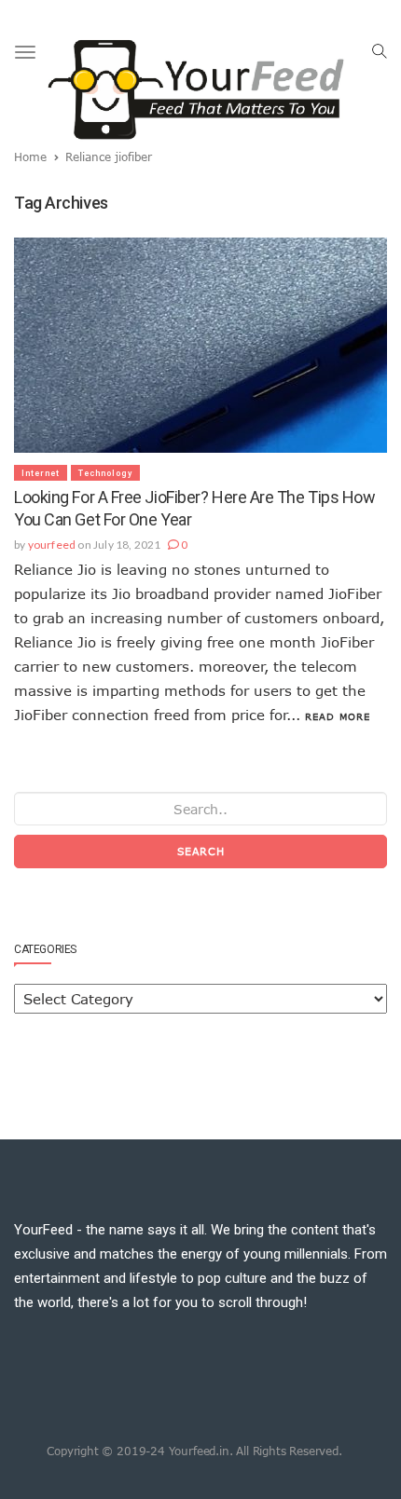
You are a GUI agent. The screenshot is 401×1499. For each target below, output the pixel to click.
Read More (337, 716)
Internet (40, 473)
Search (201, 851)
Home (30, 156)
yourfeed (52, 545)
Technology (105, 473)
